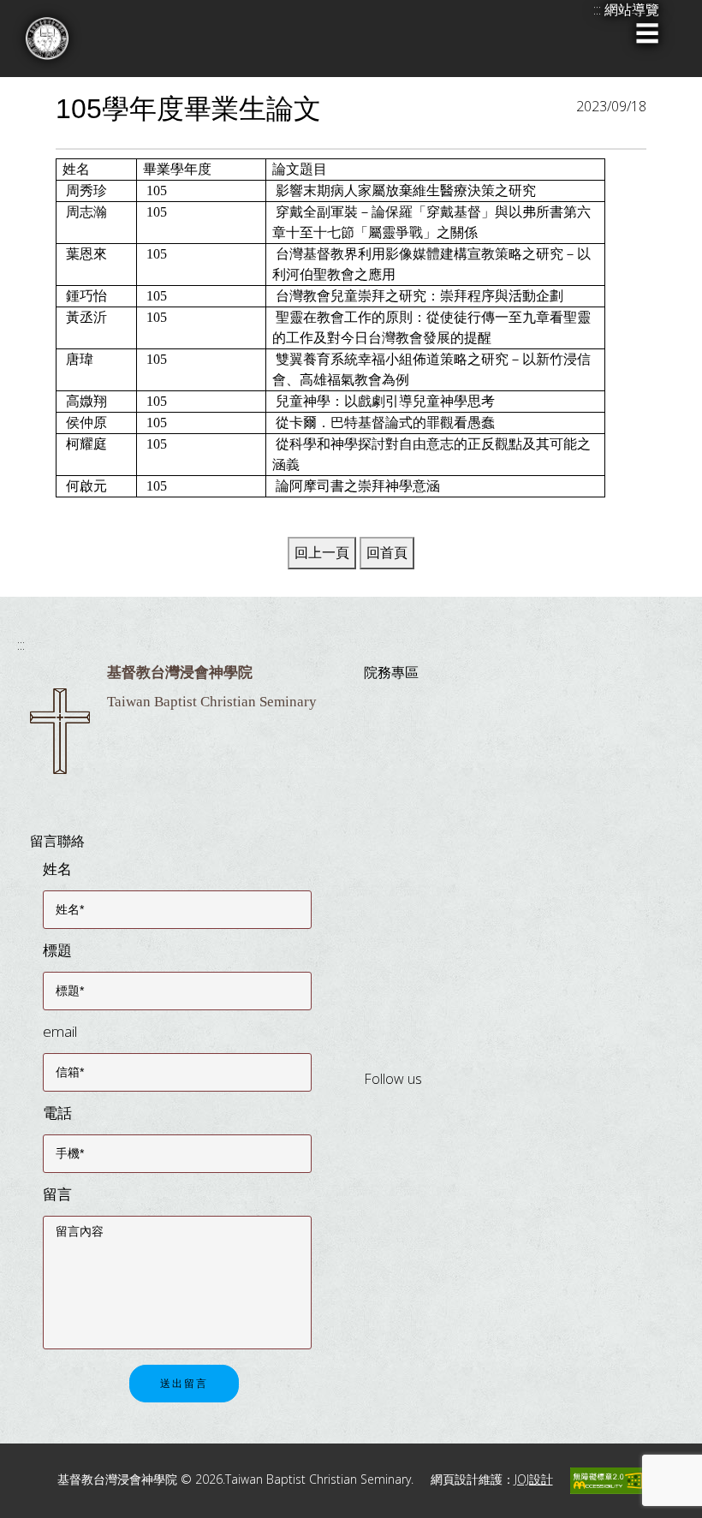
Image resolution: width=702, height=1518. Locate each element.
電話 (57, 1112)
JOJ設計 (534, 1479)
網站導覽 (631, 9)
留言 (57, 1194)
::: (21, 644)
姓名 (57, 868)
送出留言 (184, 1384)
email (60, 1031)
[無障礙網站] (607, 1479)
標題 (57, 950)
